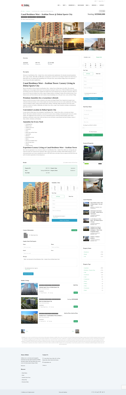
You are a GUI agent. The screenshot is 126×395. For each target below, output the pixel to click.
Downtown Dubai (25, 381)
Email (24, 250)
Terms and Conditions (63, 392)
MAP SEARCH (81, 5)
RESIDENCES (71, 5)
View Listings (74, 230)
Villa (85, 272)
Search (93, 134)
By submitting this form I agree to (59, 217)
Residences (41, 285)
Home (24, 11)
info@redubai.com (47, 362)
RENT (64, 5)
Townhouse (86, 274)
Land (85, 276)
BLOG (87, 5)
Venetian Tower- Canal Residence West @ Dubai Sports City (52, 315)
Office (85, 285)
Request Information (28, 273)
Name (24, 244)
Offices (85, 283)
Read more (23, 365)
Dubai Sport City (47, 313)
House (85, 281)
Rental (85, 254)
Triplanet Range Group (56, 299)
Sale (85, 256)
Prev (27, 331)
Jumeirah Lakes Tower (26, 377)
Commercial (86, 279)
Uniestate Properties (55, 285)
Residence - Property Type (89, 270)
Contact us (44, 365)
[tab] (87, 57)
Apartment (28, 11)
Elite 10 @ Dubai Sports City (45, 301)
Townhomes (86, 288)
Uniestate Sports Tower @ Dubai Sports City (49, 287)
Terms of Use (55, 217)
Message (25, 256)
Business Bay (24, 379)
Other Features (94, 131)
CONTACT (102, 5)
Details (75, 292)
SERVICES (94, 5)
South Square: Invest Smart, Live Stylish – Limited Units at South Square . (96, 212)
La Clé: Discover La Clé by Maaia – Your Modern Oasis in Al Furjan (96, 220)
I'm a (52, 250)
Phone (52, 244)
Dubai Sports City (47, 285)
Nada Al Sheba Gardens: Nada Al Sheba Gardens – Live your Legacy (96, 204)
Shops (85, 290)
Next (73, 331)
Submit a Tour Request (64, 220)
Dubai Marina (24, 373)
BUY (59, 5)
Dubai (23, 375)
